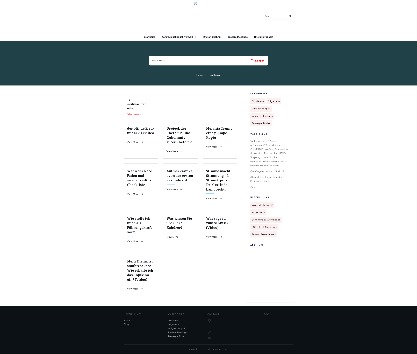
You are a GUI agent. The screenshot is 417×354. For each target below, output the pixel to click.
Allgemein (274, 101)
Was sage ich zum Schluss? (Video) (220, 230)
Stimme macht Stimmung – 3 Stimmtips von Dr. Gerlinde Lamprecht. (220, 185)
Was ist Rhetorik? (262, 205)
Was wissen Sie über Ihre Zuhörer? (180, 230)
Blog (126, 324)
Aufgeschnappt (261, 108)
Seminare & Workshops (266, 219)
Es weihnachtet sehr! (137, 106)
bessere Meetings (262, 115)
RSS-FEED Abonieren (264, 227)
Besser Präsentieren (264, 234)
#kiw (252, 186)
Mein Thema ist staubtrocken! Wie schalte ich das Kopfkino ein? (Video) (141, 275)
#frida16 (279, 171)
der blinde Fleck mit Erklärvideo (141, 140)
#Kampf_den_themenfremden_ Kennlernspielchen (267, 179)
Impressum (258, 212)
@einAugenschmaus (261, 171)
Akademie (258, 101)
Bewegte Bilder (261, 123)
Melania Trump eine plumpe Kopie (220, 140)
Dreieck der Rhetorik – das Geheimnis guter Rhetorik (180, 140)
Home (127, 320)
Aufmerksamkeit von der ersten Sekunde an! (180, 185)
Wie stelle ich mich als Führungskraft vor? (141, 230)
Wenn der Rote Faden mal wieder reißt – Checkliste (141, 185)
